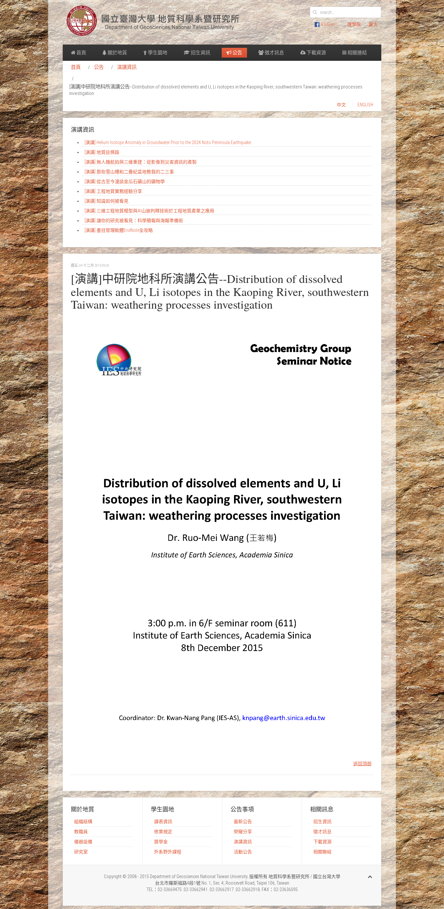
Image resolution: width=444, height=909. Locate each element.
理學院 (354, 24)
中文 (341, 104)
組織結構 (83, 821)
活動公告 (243, 851)
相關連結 (356, 53)
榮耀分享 (243, 831)
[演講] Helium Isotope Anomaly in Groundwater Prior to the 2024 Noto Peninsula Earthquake (168, 142)
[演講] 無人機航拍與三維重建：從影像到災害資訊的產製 (141, 162)
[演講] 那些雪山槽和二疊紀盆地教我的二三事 (129, 171)
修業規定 (163, 831)
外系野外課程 (167, 851)
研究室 (81, 851)
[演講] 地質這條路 (102, 152)
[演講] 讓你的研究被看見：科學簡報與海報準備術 (134, 220)
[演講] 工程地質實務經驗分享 (113, 191)
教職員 (81, 831)
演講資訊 (127, 67)
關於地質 (117, 53)
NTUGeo (327, 24)
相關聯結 (322, 851)
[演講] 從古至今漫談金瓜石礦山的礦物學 (125, 181)
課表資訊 (163, 821)
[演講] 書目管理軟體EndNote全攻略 (119, 230)
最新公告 (243, 821)
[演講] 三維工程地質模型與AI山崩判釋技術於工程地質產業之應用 (149, 210)
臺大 (373, 24)
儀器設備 (83, 841)
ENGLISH (365, 104)
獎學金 (161, 841)
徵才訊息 (274, 53)
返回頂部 (362, 763)
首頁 (80, 53)
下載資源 (316, 53)
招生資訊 (200, 53)
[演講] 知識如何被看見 (106, 201)
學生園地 (157, 53)
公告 (236, 53)
